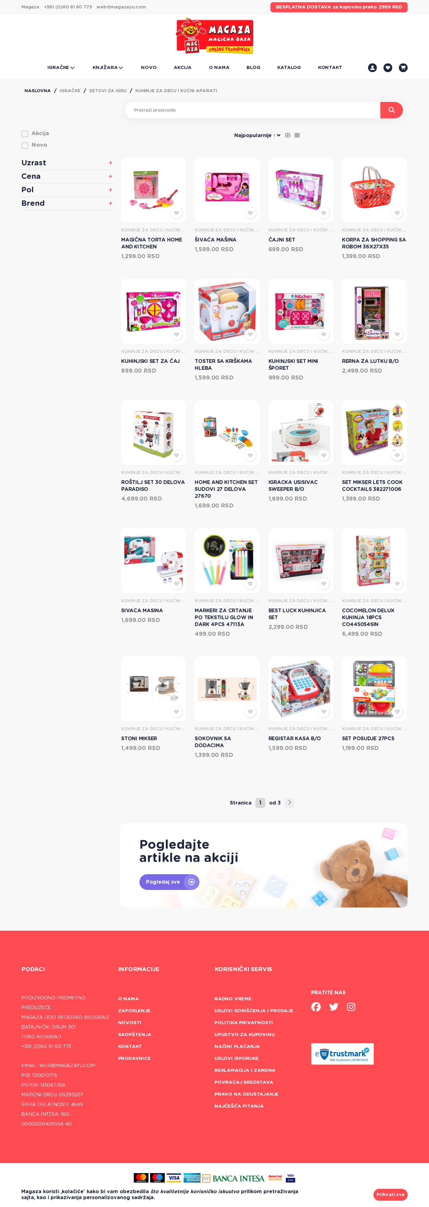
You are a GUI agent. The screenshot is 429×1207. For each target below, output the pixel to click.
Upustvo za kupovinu (244, 1034)
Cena (31, 176)
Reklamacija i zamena (245, 1070)
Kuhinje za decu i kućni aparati (176, 91)
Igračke (70, 91)
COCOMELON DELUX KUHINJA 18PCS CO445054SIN (368, 617)
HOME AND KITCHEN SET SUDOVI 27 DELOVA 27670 (226, 489)
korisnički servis (243, 969)
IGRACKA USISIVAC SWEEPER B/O (293, 486)
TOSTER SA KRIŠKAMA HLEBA (223, 365)
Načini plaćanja (237, 1046)
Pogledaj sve (163, 882)
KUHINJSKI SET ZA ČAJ (150, 361)
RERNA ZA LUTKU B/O (370, 361)
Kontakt (130, 1046)
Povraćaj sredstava (244, 1082)
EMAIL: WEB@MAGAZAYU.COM (58, 1065)
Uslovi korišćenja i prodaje (254, 1010)
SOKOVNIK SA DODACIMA (213, 742)
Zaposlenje (134, 1010)
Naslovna (37, 91)
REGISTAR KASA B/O (295, 738)
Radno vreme (233, 999)
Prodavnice (134, 1058)
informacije (139, 969)
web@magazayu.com (121, 7)
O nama (128, 999)
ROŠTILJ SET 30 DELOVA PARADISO (153, 486)
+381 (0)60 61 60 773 (68, 7)
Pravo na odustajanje (247, 1094)
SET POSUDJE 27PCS (368, 738)
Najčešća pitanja (239, 1106)
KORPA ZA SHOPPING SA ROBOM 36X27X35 (374, 243)
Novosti (130, 1022)
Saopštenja (134, 1034)
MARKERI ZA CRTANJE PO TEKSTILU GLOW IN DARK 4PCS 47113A (224, 617)
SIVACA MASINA (142, 610)
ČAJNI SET (282, 239)
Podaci (33, 969)
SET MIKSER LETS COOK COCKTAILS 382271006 (372, 486)
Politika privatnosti (244, 1022)
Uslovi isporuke (237, 1058)
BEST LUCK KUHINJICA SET (297, 614)
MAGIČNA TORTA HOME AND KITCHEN (151, 243)
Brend (33, 203)
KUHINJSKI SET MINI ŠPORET (293, 365)
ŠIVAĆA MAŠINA (215, 239)
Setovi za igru (107, 91)
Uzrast (33, 163)
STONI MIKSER (139, 738)
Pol (27, 190)
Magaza (30, 7)
